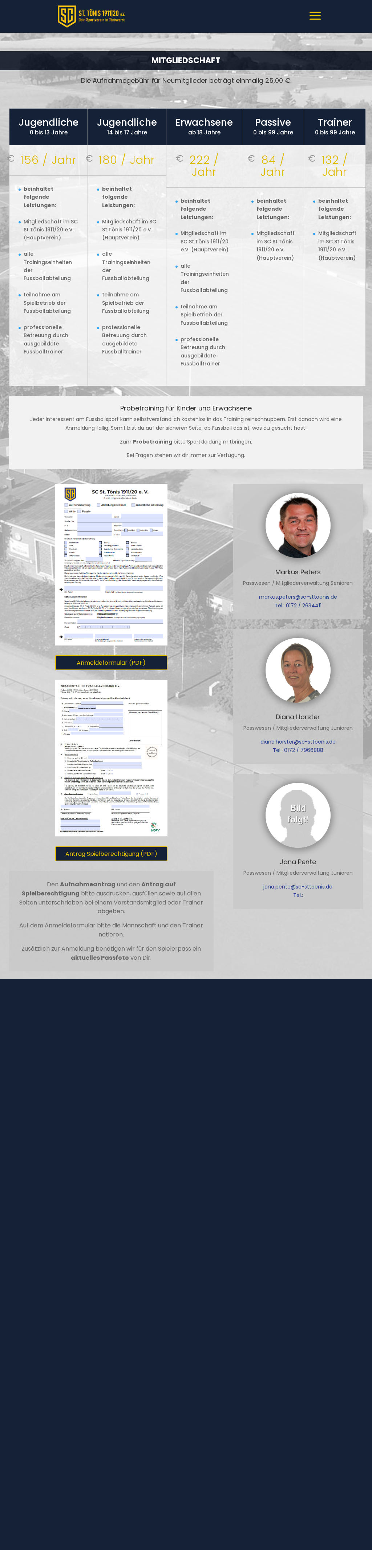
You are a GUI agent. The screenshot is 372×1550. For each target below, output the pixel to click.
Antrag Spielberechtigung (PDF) (111, 854)
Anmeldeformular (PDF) (111, 663)
